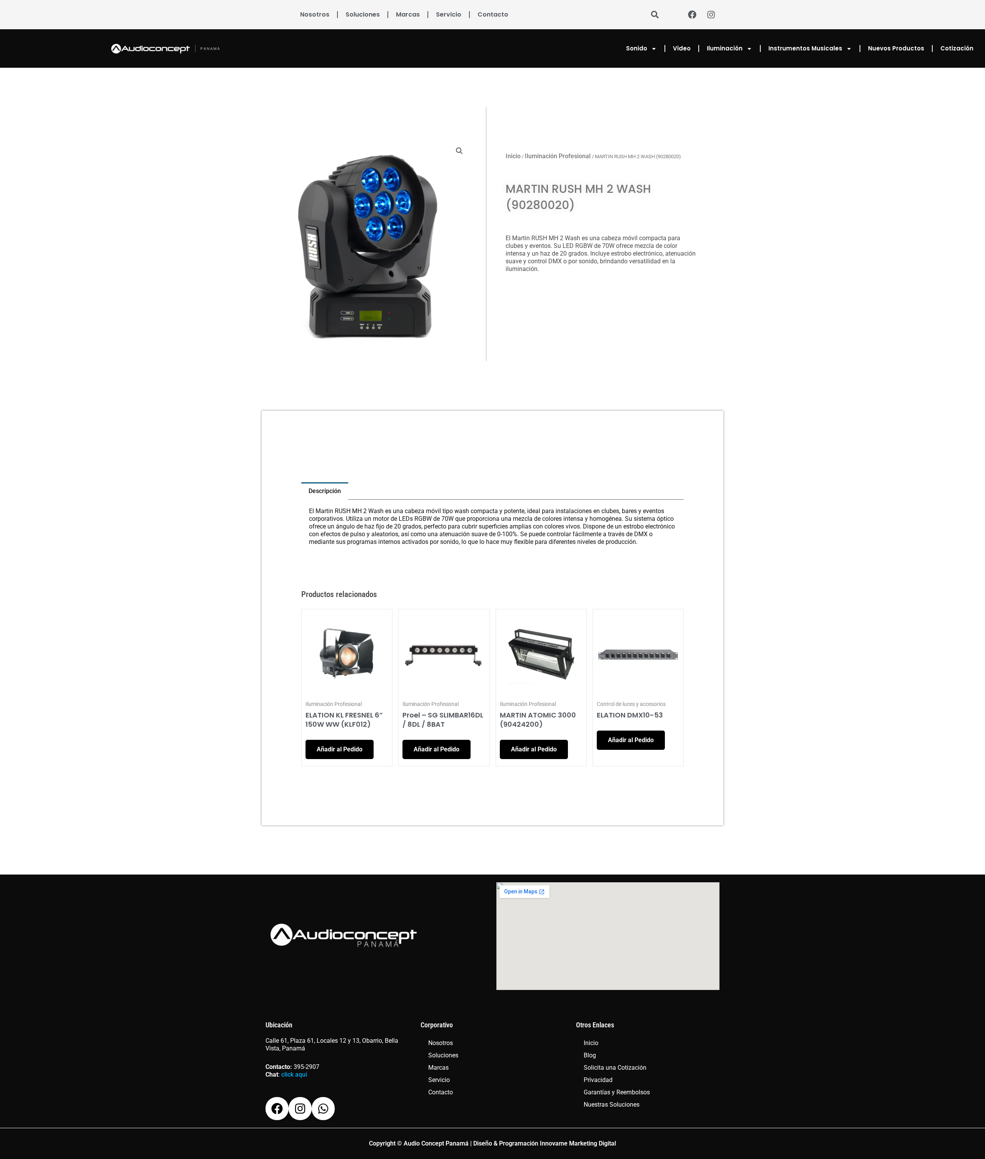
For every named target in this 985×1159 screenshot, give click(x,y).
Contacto (492, 14)
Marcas (408, 14)
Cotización (956, 48)
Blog (590, 1055)
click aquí (294, 1074)
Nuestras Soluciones (611, 1104)
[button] (459, 151)
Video (682, 48)
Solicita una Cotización (615, 1067)
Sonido (636, 48)
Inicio (513, 156)
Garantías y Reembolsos (617, 1092)
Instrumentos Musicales (805, 48)
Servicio (448, 14)
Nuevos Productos (896, 48)
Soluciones (363, 14)
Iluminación (725, 48)
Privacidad (598, 1080)
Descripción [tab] (325, 491)
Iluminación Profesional (558, 156)
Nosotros (314, 14)
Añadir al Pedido (339, 749)
